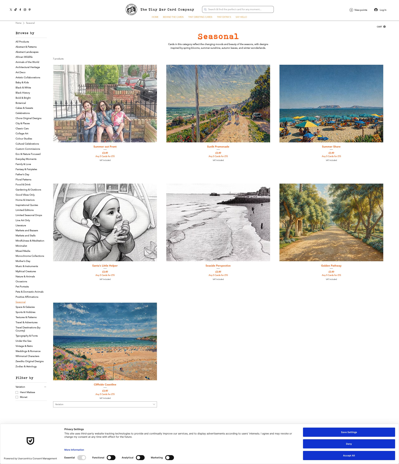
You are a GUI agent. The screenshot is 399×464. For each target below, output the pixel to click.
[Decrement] (56, 166)
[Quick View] (105, 103)
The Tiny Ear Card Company (167, 9)
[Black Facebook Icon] (20, 9)
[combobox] (105, 404)
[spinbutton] (105, 166)
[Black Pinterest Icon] (29, 9)
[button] (381, 27)
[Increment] (154, 166)
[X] (10, 9)
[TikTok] (15, 9)
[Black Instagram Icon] (24, 9)
